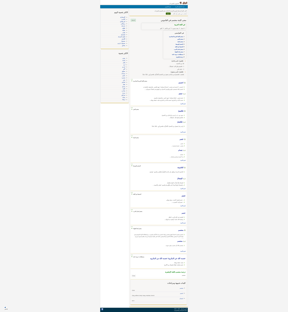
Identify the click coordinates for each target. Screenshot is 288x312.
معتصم (181, 288)
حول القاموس (168, 6)
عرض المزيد (183, 103)
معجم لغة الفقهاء (179, 52)
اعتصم (181, 293)
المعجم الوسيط (179, 44)
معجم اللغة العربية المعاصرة (176, 36)
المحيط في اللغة (179, 46)
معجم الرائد (180, 41)
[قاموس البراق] (183, 3)
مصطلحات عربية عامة (177, 54)
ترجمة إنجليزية (179, 57)
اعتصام (181, 298)
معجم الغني (180, 39)
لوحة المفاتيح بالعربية (179, 6)
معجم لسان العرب (178, 49)
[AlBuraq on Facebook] (102, 309)
